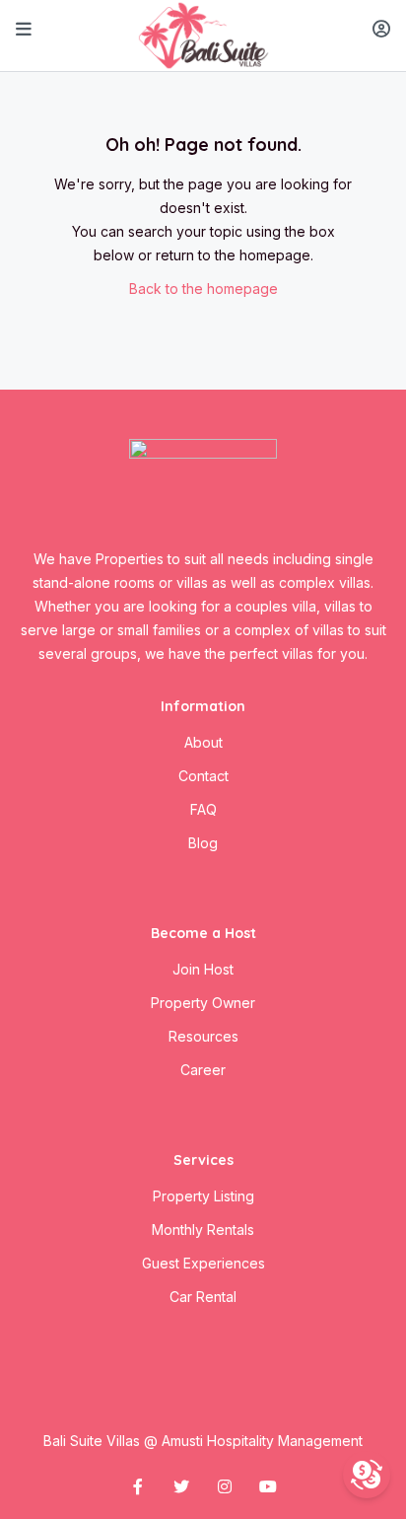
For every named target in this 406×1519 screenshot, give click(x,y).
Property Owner (203, 1002)
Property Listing (203, 1196)
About (203, 742)
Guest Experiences (203, 1263)
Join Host (203, 969)
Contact (203, 775)
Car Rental (203, 1296)
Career (203, 1069)
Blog (203, 842)
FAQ (203, 809)
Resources (203, 1036)
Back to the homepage (203, 288)
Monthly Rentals (203, 1229)
